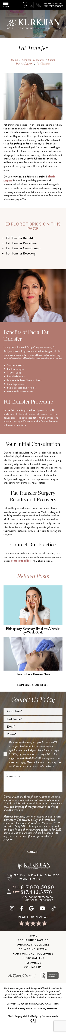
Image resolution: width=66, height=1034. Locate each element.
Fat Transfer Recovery (21, 253)
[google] (31, 909)
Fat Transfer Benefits (20, 238)
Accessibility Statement (45, 1008)
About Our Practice (33, 940)
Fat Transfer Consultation (23, 248)
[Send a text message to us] (39, 5)
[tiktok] (53, 909)
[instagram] (12, 909)
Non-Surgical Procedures (33, 954)
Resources (33, 963)
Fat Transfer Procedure (21, 243)
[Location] (26, 5)
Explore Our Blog (33, 685)
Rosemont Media (50, 1016)
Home (14, 60)
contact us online (21, 561)
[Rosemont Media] (33, 1022)
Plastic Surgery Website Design (23, 1016)
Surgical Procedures (33, 60)
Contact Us (33, 967)
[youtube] (42, 909)
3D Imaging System (33, 949)
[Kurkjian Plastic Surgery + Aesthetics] (33, 866)
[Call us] (33, 5)
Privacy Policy (20, 766)
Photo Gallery (33, 958)
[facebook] (21, 909)
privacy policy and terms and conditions (29, 821)
